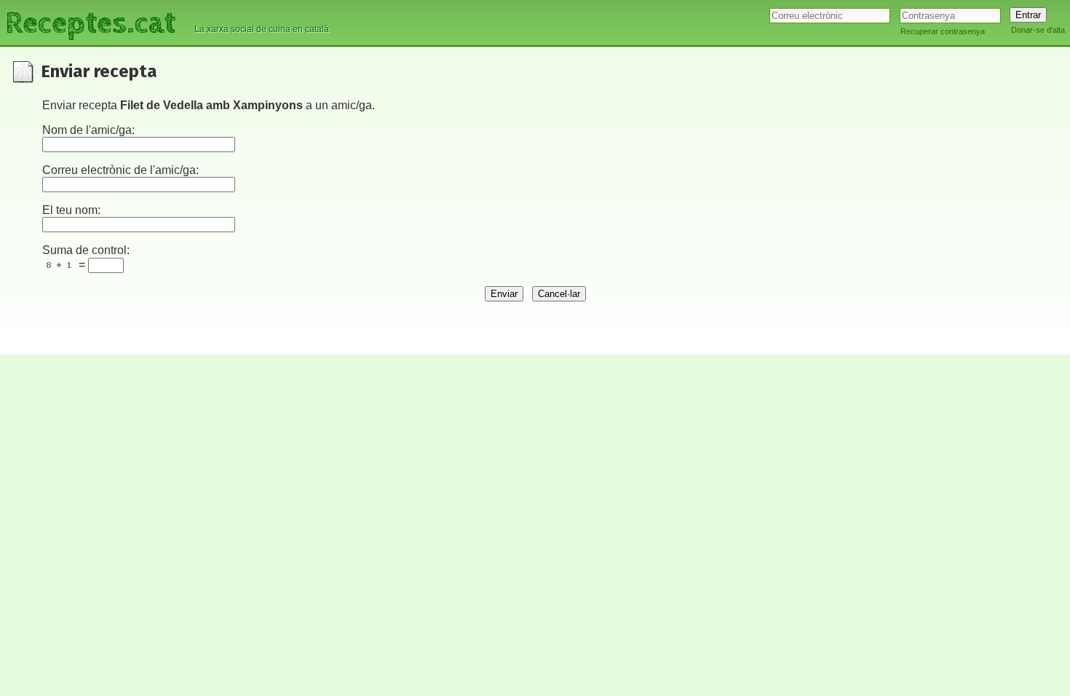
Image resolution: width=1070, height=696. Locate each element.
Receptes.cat (90, 21)
